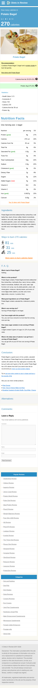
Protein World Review (10, 496)
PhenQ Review (8, 509)
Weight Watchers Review (11, 513)
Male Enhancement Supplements (14, 616)
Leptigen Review (8, 531)
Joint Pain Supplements (11, 607)
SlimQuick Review (9, 557)
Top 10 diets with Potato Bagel (19, 202)
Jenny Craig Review (10, 492)
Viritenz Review (8, 483)
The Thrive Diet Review (11, 540)
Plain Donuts (6, 385)
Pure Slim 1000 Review (11, 518)
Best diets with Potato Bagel (10, 72)
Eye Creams (7, 603)
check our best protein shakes (21, 369)
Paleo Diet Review (9, 500)
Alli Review (7, 522)
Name (3, 447)
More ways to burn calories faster (19, 258)
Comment (3, 424)
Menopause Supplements (11, 620)
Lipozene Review (9, 566)
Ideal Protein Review (10, 505)
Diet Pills (6, 585)
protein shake (30, 65)
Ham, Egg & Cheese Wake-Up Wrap (14, 388)
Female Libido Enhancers (11, 625)
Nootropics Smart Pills (10, 612)
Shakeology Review (10, 478)
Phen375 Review (9, 527)
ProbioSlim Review (9, 570)
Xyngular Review (9, 553)
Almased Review (8, 549)
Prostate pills (7, 629)
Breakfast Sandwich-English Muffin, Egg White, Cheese (19, 390)
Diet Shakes (7, 590)
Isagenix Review (8, 487)
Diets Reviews (8, 594)
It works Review (8, 535)
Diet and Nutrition (9, 581)
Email (2, 453)
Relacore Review (9, 562)
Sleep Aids (6, 634)
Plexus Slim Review (10, 544)
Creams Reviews (9, 599)
